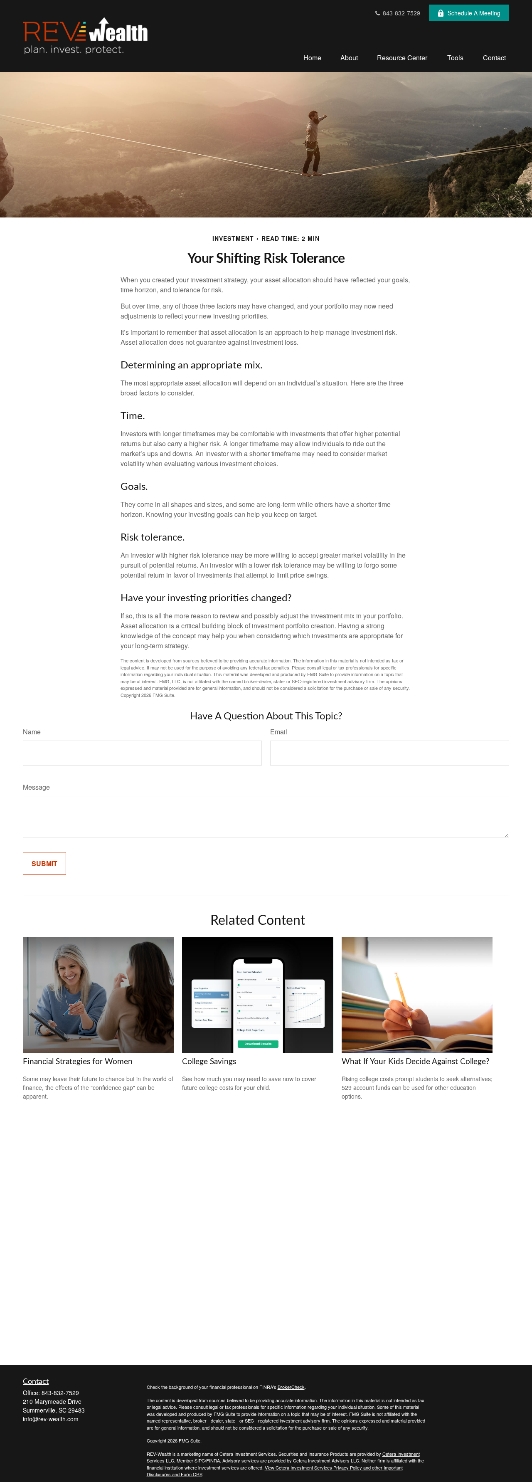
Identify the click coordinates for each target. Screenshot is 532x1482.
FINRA (213, 1460)
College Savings (209, 1062)
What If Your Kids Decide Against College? (416, 1062)
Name (32, 731)
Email (278, 731)
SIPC (200, 1460)
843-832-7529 (400, 13)
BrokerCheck (291, 1386)
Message (36, 787)
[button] (312, 57)
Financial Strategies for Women (78, 1062)
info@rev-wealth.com (51, 1419)
